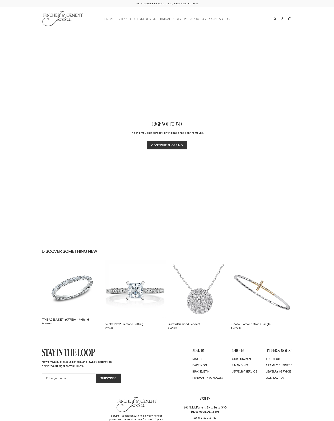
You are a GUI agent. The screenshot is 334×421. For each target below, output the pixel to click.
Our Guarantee (244, 359)
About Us (273, 359)
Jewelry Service (244, 371)
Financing (240, 365)
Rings (196, 359)
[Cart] (290, 19)
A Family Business (279, 365)
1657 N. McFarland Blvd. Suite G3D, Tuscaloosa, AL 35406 (205, 409)
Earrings (199, 365)
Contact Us (275, 377)
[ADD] (97, 311)
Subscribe (108, 378)
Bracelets (200, 371)
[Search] (275, 19)
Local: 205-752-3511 (205, 418)
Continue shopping (167, 145)
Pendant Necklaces (207, 377)
